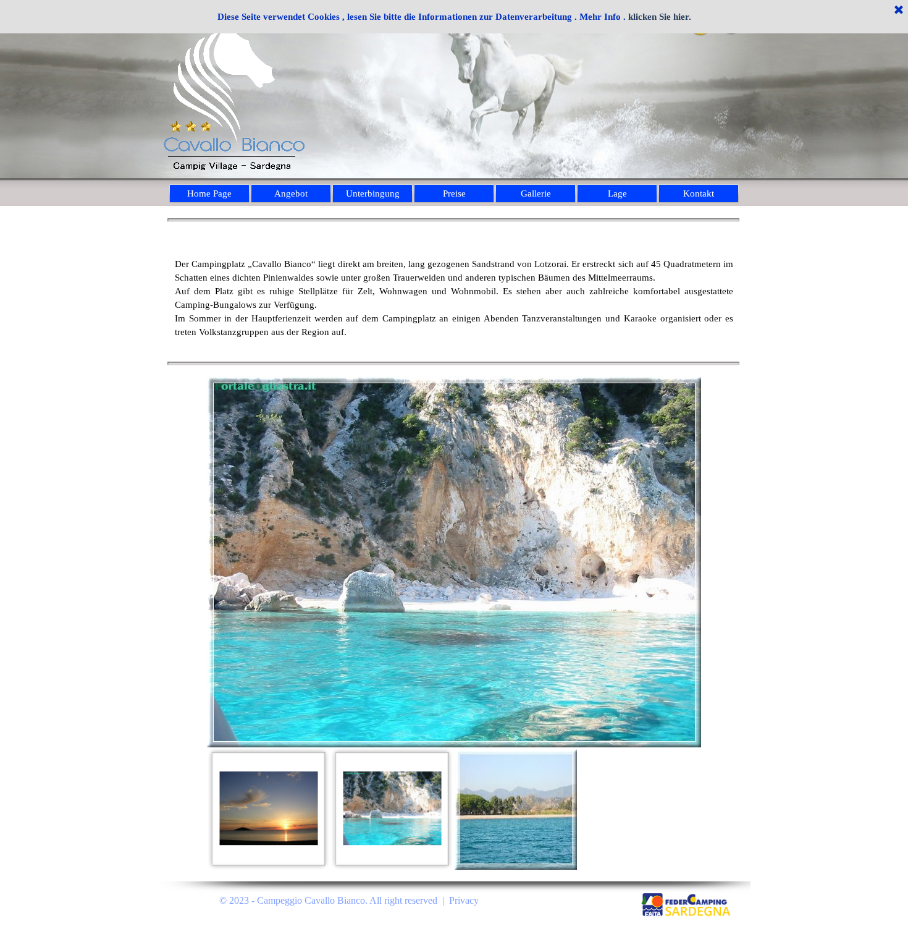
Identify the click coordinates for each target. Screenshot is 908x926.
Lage (617, 193)
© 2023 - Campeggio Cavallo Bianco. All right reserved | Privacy (349, 900)
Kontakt (698, 193)
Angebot (291, 193)
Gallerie (536, 193)
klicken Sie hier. (659, 17)
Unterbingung (373, 193)
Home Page (209, 193)
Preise (454, 193)
